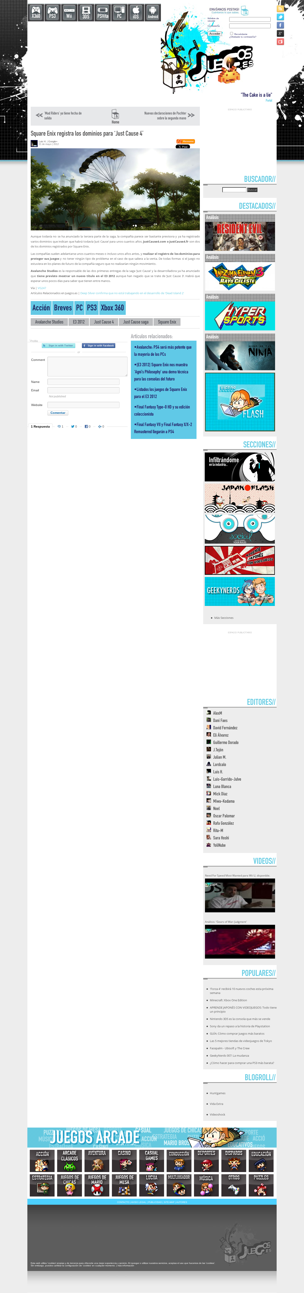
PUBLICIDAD (155, 1202)
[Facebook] (281, 25)
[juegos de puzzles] (261, 1185)
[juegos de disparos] (233, 1161)
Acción (41, 309)
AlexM (217, 713)
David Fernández (225, 728)
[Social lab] (240, 542)
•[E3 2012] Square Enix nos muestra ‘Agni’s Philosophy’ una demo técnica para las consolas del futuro (161, 372)
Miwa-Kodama (224, 801)
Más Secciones (223, 618)
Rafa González (223, 823)
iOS (136, 17)
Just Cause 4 (104, 322)
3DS (86, 17)
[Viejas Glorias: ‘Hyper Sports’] (240, 329)
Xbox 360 (112, 309)
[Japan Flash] (240, 511)
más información (126, 1265)
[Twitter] (281, 17)
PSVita (102, 16)
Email (35, 390)
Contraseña (214, 26)
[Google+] (281, 33)
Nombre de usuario (213, 19)
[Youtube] (281, 41)
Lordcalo (219, 765)
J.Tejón (218, 750)
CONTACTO (123, 1202)
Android (153, 17)
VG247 (42, 288)
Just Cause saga (135, 322)
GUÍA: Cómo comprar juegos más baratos (237, 1034)
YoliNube (219, 845)
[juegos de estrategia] (42, 1185)
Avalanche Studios (49, 322)
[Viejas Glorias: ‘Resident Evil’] (240, 250)
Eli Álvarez (221, 735)
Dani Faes (220, 721)
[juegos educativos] (261, 1161)
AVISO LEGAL (138, 1202)
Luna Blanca (222, 787)
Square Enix (167, 322)
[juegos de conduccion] (179, 1161)
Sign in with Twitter (58, 345)
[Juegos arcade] (69, 1161)
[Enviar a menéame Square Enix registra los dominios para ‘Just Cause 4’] (185, 143)
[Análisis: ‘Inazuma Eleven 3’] (240, 290)
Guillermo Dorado (226, 743)
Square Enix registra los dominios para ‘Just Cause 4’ (87, 134)
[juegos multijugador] (179, 1185)
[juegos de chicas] (69, 1185)
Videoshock (217, 1114)
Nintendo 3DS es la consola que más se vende (240, 1019)
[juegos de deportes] (206, 1161)
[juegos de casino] (124, 1161)
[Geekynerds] (240, 604)
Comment (38, 360)
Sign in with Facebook (98, 345)
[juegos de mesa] (124, 1185)
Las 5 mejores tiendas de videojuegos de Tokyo (241, 1041)
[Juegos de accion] (42, 1161)
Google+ (52, 141)
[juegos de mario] (96, 1185)
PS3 (52, 16)
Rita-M (218, 831)
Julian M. (219, 757)
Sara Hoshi (221, 838)
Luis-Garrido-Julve (227, 779)
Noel (216, 809)
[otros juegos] (233, 1185)
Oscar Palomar (224, 816)
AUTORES (181, 1202)
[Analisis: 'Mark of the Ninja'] (240, 369)
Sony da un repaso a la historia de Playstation (240, 1026)
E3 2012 (79, 322)
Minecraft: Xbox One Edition (228, 1000)
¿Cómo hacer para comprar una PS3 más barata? (242, 1063)
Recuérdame (240, 34)
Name (35, 382)
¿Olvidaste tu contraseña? (242, 37)
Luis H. (42, 141)
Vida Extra (216, 1104)
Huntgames (217, 1093)
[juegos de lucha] (151, 1185)
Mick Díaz (220, 794)
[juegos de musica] (206, 1185)
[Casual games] (151, 1161)
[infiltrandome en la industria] (240, 480)
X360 (36, 16)
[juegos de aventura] (96, 1161)
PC (119, 16)
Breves (63, 309)
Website (37, 405)
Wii (69, 16)
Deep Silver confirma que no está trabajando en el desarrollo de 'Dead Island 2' (132, 293)
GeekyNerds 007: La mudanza (229, 1056)
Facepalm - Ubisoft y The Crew (229, 1048)
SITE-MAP (169, 1202)
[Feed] (281, 8)
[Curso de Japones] (240, 573)
